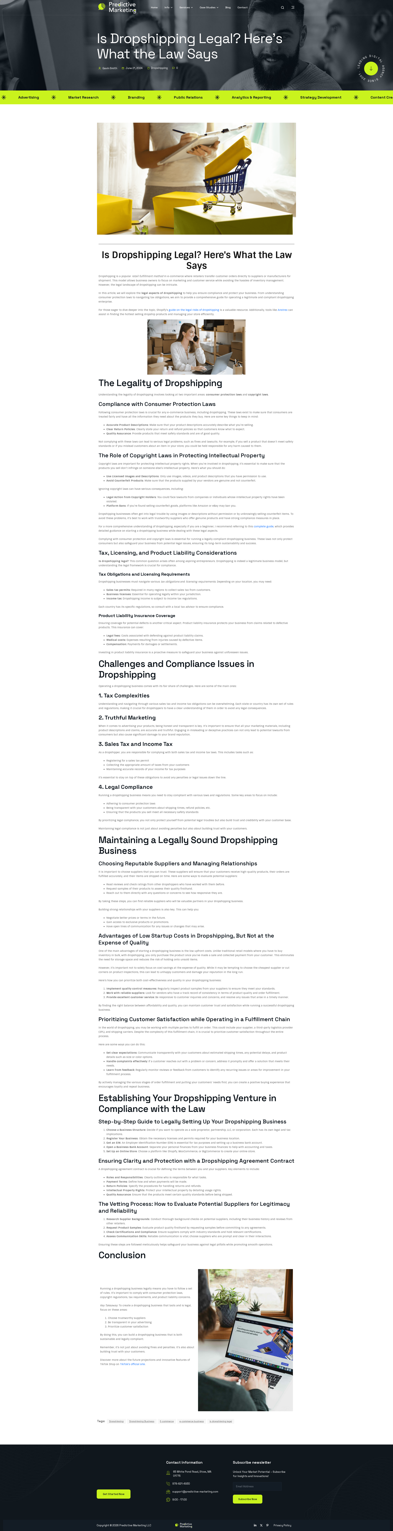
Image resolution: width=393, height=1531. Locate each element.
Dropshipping (159, 68)
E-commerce (167, 1421)
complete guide (264, 526)
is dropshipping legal (221, 1421)
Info (167, 7)
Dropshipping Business (141, 1421)
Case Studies (207, 7)
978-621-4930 (181, 1483)
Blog (228, 7)
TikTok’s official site (132, 1364)
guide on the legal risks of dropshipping (194, 310)
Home (154, 7)
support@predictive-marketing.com (195, 1491)
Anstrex (283, 310)
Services (184, 7)
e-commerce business (191, 1421)
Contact (242, 7)
